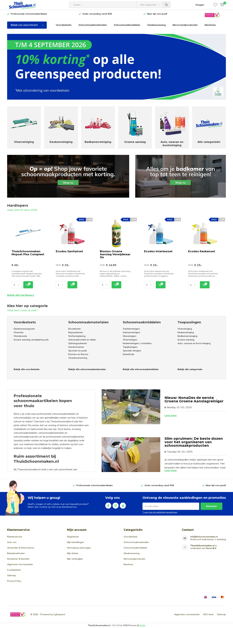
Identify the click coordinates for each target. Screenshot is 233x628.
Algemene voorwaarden (187, 614)
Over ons (11, 542)
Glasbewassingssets (24, 328)
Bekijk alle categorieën (190, 369)
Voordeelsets (63, 24)
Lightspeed (59, 614)
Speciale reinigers (132, 350)
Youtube (123, 506)
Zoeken (166, 5)
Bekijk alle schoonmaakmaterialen (87, 369)
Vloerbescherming (77, 357)
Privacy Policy (14, 581)
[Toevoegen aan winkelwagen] (28, 284)
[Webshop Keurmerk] (212, 14)
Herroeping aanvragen (79, 547)
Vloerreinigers (130, 339)
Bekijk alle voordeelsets (26, 369)
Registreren (73, 536)
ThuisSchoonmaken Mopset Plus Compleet (28, 253)
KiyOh (142, 625)
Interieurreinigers (131, 332)
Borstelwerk (74, 328)
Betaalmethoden (16, 553)
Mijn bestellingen (75, 542)
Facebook (108, 506)
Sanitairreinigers (131, 328)
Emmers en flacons (78, 354)
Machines (210, 24)
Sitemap (11, 575)
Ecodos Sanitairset (69, 251)
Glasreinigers (129, 336)
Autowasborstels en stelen (82, 339)
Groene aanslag (186, 339)
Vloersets (18, 332)
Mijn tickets (72, 553)
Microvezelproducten (185, 24)
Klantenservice (14, 536)
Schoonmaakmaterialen (92, 24)
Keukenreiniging (186, 332)
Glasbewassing (156, 24)
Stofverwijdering (76, 336)
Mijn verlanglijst (75, 558)
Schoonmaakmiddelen (127, 24)
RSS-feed (208, 614)
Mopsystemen (75, 332)
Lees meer (171, 415)
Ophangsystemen (77, 343)
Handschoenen (76, 347)
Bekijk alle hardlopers (20, 295)
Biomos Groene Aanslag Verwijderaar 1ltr (115, 254)
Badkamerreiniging (187, 336)
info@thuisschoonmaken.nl (204, 536)
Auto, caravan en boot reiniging (194, 343)
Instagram (116, 506)
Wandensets (20, 336)
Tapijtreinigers (130, 347)
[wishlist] (215, 5)
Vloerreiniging (185, 328)
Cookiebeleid (14, 569)
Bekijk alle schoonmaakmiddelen (141, 369)
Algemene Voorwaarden (20, 564)
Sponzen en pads (77, 350)
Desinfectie (128, 354)
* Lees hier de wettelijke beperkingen (159, 512)
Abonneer (211, 506)
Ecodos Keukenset (201, 251)
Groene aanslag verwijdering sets (31, 339)
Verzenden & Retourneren (20, 547)
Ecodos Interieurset (158, 251)
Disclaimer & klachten (18, 558)
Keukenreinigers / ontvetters (137, 343)
